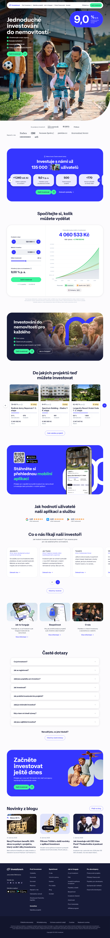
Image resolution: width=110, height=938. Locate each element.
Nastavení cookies (84, 922)
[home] (14, 5)
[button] (27, 5)
